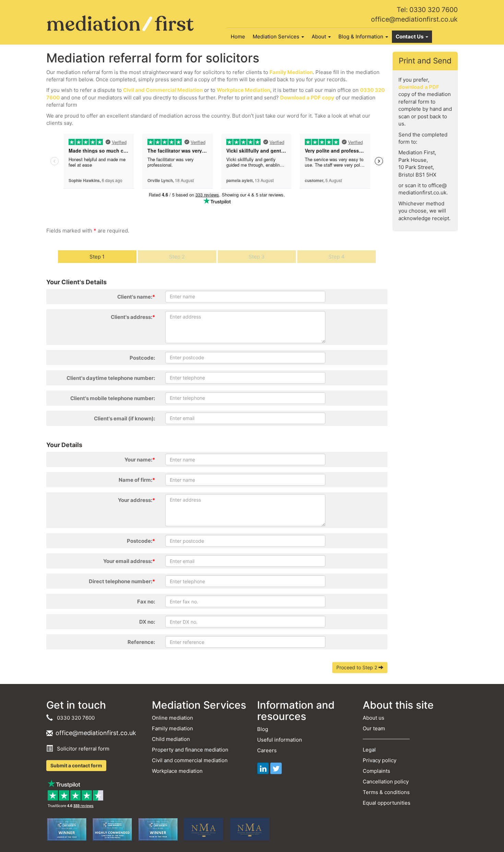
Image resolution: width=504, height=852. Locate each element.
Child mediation (171, 739)
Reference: (141, 642)
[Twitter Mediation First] (276, 768)
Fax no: (146, 601)
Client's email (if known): (124, 418)
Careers (267, 750)
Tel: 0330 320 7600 (427, 9)
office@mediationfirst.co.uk (414, 19)
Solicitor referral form (81, 748)
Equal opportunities (386, 803)
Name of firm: (137, 480)
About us (373, 718)
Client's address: (133, 317)
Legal (369, 749)
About (319, 36)
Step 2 (177, 256)
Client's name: (136, 296)
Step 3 (257, 256)
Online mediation (172, 718)
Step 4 (336, 256)
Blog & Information (361, 36)
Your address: (136, 500)
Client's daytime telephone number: (111, 378)
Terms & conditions (386, 792)
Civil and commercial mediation (190, 760)
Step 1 (97, 256)
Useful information (279, 739)
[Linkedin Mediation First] (263, 768)
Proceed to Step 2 (357, 667)
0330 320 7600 (74, 718)
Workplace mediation (177, 771)
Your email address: (129, 561)
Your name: (139, 459)
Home (238, 36)
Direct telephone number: (122, 581)
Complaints (376, 771)
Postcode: (142, 358)
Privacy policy (379, 760)
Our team (374, 728)
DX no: (147, 622)
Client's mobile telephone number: (112, 398)
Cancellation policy (386, 781)
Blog (262, 729)
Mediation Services (277, 36)
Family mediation (172, 728)
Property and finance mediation (190, 749)
